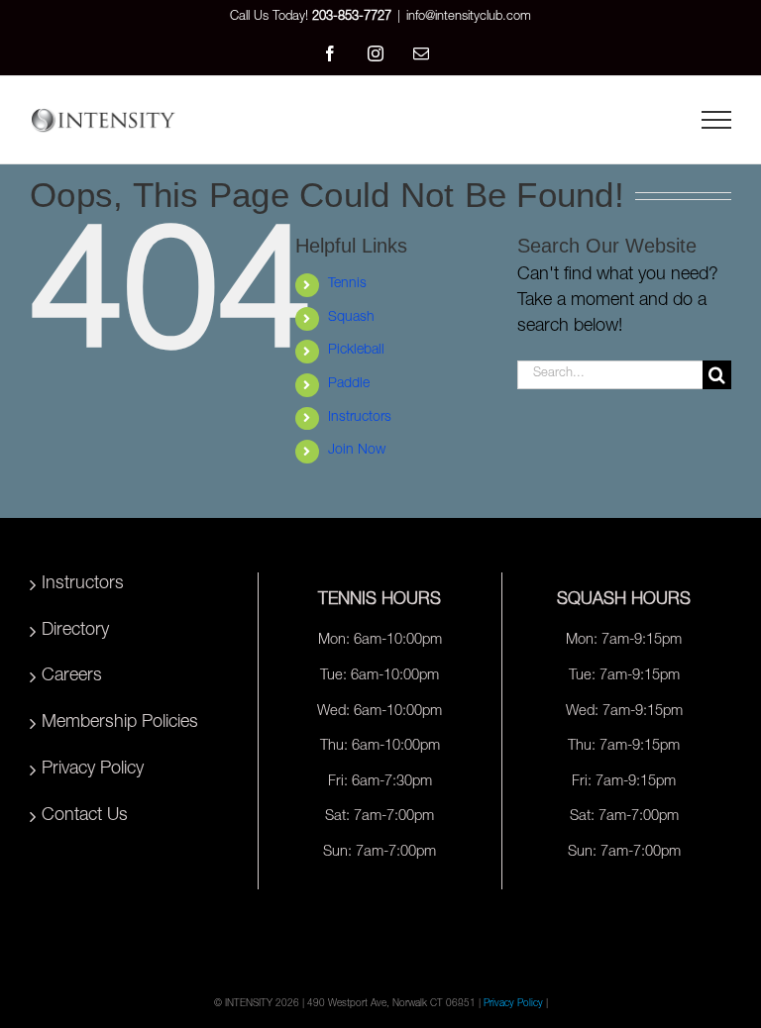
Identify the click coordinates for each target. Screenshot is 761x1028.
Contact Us (85, 816)
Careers (72, 676)
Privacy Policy (93, 769)
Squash (351, 318)
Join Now (356, 451)
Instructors (359, 418)
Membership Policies (120, 723)
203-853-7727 (351, 17)
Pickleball (356, 351)
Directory (75, 631)
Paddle (349, 384)
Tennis (347, 284)
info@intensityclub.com (468, 17)
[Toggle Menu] (716, 120)
